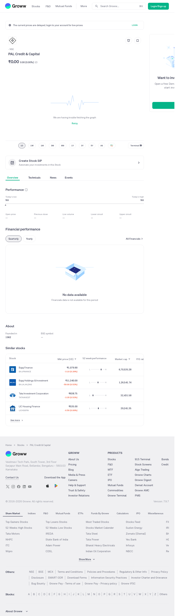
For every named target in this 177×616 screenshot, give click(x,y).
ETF (110, 475)
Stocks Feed (133, 522)
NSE (31, 572)
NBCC (129, 551)
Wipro (9, 551)
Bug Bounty (38, 583)
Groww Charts (143, 475)
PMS (137, 495)
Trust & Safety (76, 490)
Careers (72, 480)
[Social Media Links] (8, 487)
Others (163, 594)
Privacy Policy (159, 572)
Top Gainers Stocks (17, 522)
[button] (26, 189)
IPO (110, 480)
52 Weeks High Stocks (19, 528)
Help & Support (77, 485)
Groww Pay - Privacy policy (101, 583)
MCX (50, 572)
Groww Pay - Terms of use (64, 583)
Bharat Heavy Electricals (100, 545)
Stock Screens (143, 464)
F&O (110, 464)
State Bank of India (57, 539)
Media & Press (76, 475)
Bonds (165, 459)
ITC (8, 545)
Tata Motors (13, 533)
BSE (40, 572)
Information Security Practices (109, 577)
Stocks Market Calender (100, 528)
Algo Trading (142, 469)
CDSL (49, 551)
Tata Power (92, 539)
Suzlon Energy (134, 528)
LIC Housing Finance (29, 406)
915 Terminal (142, 459)
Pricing (72, 464)
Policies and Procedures (101, 572)
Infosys (130, 545)
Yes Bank (131, 539)
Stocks (112, 459)
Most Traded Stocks (97, 522)
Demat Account (144, 485)
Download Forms (77, 577)
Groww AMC (142, 490)
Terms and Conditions (70, 572)
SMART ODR (55, 577)
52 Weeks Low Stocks (59, 528)
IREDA (49, 533)
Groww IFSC (128, 583)
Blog (71, 469)
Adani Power (53, 545)
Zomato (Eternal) (136, 533)
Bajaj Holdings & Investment (33, 380)
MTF (110, 469)
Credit (165, 464)
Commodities (115, 490)
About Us (73, 459)
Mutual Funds (115, 485)
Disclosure (37, 577)
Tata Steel (92, 533)
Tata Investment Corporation (34, 393)
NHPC (9, 539)
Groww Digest (143, 480)
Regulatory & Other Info (133, 572)
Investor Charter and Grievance (149, 577)
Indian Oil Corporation (98, 551)
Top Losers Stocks (56, 522)
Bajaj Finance (26, 367)
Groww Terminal (117, 495)
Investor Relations (79, 495)
